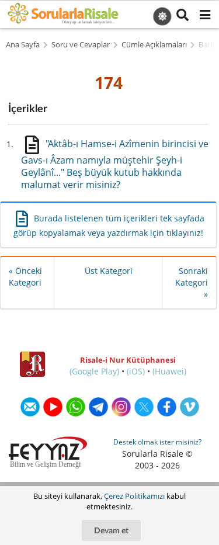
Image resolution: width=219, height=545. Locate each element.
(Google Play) (94, 371)
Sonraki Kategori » (191, 282)
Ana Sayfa (23, 45)
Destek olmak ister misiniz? (157, 442)
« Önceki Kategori (25, 276)
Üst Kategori (109, 270)
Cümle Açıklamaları (154, 45)
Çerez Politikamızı (134, 496)
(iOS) (136, 371)
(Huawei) (169, 371)
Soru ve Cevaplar (80, 45)
